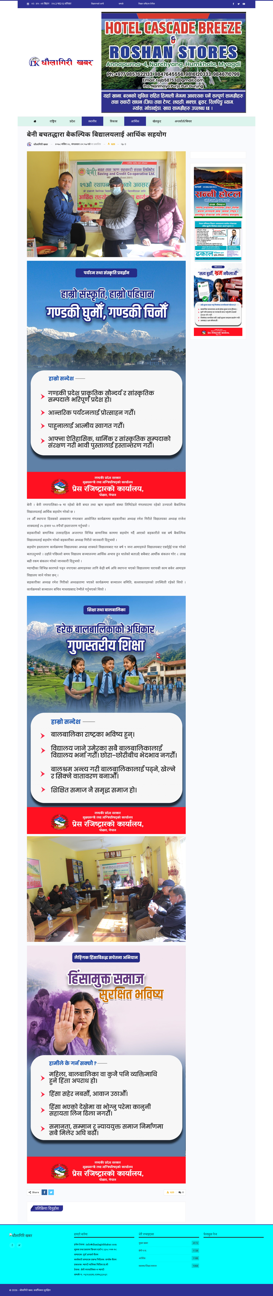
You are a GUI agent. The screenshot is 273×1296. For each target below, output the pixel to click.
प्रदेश (72, 121)
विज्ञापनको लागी (97, 3)
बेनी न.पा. (143, 1250)
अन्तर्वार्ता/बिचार (183, 121)
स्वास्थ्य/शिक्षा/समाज (148, 1265)
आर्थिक (135, 121)
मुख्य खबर (143, 1243)
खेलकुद (157, 121)
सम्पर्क (121, 3)
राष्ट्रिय (53, 121)
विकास (114, 121)
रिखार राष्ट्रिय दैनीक (146, 3)
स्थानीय (92, 121)
